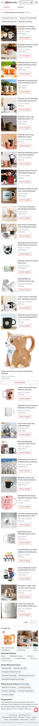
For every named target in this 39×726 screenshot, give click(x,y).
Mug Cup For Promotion (9, 687)
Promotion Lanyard (7, 694)
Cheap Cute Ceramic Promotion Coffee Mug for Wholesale (17, 372)
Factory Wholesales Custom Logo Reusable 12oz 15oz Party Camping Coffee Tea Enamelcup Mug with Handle (27, 569)
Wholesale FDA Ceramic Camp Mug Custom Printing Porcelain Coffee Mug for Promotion (28, 46)
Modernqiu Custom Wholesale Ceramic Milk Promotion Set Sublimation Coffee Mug (28, 100)
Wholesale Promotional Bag (28, 18)
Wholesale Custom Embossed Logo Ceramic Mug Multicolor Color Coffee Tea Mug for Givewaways (27, 316)
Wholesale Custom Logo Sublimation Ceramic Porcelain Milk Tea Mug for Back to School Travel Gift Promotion (26, 136)
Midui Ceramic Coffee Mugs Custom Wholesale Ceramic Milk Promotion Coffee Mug (27, 226)
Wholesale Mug (6, 668)
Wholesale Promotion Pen (26, 675)
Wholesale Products (16, 656)
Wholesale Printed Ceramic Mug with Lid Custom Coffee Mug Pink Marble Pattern (27, 497)
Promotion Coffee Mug (8, 691)
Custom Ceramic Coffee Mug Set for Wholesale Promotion (27, 298)
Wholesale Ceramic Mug (9, 675)
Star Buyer (21, 717)
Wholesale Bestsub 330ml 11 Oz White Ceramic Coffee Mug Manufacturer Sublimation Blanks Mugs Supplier (28, 461)
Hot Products (13, 715)
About (6, 719)
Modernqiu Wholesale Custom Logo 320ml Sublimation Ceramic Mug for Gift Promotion (28, 154)
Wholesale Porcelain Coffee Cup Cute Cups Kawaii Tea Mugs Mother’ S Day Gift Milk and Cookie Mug (27, 587)
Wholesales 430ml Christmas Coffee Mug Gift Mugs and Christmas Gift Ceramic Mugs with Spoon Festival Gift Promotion (27, 172)
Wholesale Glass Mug (20, 668)
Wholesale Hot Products (10, 717)
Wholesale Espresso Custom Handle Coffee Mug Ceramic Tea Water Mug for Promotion (27, 64)
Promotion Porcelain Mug (25, 691)
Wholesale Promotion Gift (9, 18)
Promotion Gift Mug (24, 687)
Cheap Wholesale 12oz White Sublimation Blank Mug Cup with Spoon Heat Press (27, 551)
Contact (32, 719)
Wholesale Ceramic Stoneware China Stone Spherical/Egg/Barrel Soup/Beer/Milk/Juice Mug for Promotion (28, 262)
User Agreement (14, 719)
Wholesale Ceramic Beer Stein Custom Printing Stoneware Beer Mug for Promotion (27, 82)
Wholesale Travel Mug (25, 21)
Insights (34, 717)
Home (3, 656)
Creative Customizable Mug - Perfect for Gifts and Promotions (27, 389)
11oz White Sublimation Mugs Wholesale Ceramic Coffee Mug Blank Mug (28, 515)
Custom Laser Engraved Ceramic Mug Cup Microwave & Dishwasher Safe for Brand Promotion (27, 605)
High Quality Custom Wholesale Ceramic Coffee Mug (26, 533)
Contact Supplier (24, 38)
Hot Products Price (24, 715)
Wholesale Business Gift (9, 21)
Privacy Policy (24, 719)
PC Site (28, 717)
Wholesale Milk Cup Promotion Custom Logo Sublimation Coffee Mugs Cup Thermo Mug (28, 280)
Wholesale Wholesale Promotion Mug (13, 679)
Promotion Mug (20, 658)
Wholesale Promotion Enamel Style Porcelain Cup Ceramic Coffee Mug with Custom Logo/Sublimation (27, 244)
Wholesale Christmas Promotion (11, 672)
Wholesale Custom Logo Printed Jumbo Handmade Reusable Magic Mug (26, 479)
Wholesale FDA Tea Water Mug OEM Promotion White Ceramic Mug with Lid (27, 28)
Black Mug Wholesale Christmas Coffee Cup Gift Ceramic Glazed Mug (26, 443)
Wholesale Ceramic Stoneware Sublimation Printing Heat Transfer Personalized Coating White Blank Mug (28, 407)
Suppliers (20, 7)
